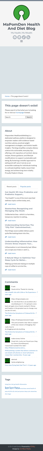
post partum (21, 391)
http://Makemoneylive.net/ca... (15, 348)
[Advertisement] (21, 69)
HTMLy (32, 446)
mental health (30, 388)
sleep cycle (27, 391)
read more (11, 204)
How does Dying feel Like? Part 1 (16, 365)
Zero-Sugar (8, 394)
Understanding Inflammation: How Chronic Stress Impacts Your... (21, 242)
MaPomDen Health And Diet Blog (21, 26)
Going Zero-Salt (9, 384)
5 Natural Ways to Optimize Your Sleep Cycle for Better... (20, 259)
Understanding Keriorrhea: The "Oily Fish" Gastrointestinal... (19, 226)
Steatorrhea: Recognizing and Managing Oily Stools (18, 210)
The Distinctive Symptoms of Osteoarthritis (20, 313)
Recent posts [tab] (12, 186)
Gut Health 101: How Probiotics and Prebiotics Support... (21, 193)
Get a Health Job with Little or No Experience (20, 292)
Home (7, 96)
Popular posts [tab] (25, 186)
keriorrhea (12, 388)
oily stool (14, 391)
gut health (16, 384)
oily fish (10, 391)
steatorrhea (33, 391)
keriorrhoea (23, 388)
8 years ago (27, 355)
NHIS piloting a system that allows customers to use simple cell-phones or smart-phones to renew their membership (21, 353)
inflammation (23, 384)
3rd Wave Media (25, 449)
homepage (20, 112)
